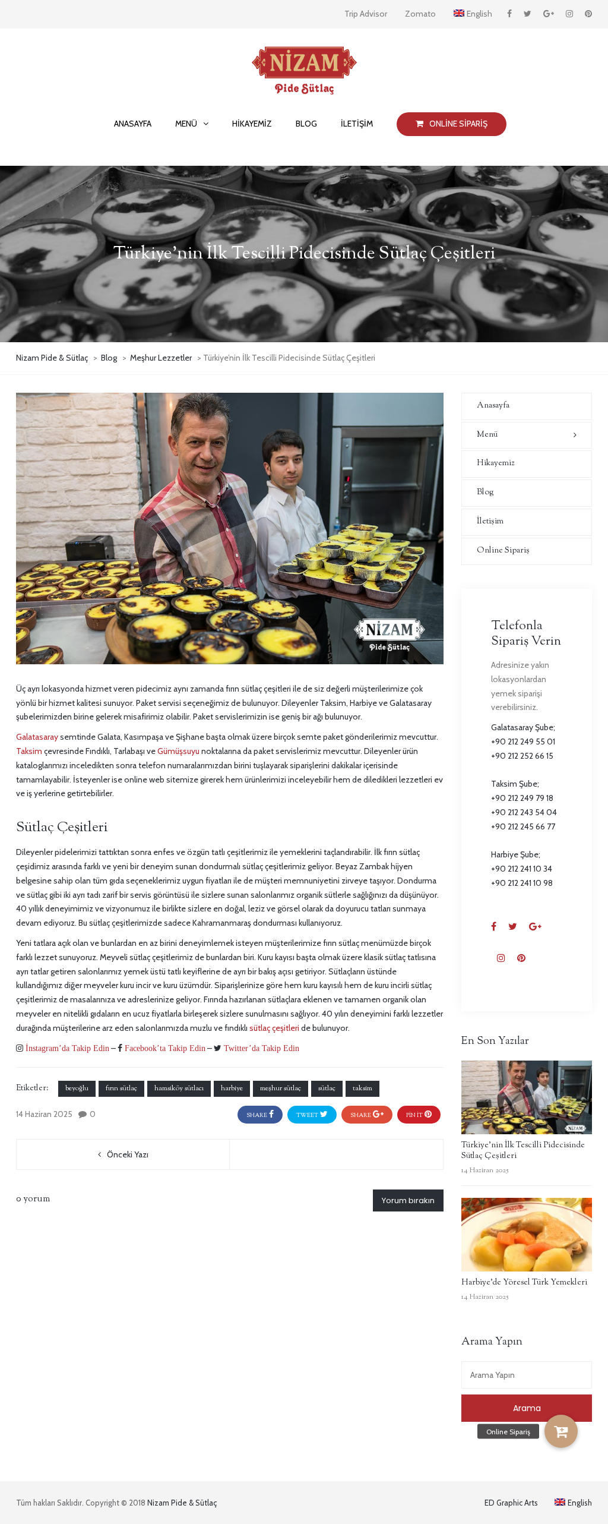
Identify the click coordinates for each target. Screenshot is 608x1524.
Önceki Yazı (127, 1154)
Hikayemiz (495, 463)
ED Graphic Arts (511, 1502)
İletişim (490, 522)
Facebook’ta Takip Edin (163, 1048)
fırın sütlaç (121, 1088)
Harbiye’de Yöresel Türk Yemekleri (524, 1283)
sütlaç (326, 1088)
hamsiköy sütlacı (179, 1088)
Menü (487, 435)
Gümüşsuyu (178, 751)
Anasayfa (493, 406)
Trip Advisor (365, 13)
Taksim (29, 751)
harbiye (232, 1088)
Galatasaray (37, 736)
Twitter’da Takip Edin (260, 1048)
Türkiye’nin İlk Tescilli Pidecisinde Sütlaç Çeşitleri (523, 1151)
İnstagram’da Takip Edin (66, 1048)
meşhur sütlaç (280, 1088)
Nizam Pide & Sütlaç (182, 1502)
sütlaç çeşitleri (274, 1028)
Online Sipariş (503, 551)
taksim (362, 1088)
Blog (485, 492)
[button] (561, 1431)
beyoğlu (76, 1088)
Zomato (420, 13)
